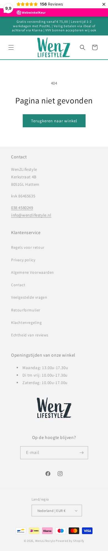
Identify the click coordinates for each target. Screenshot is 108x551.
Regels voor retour (28, 247)
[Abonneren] (82, 452)
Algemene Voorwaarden (32, 272)
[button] (11, 47)
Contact (18, 284)
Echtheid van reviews (29, 334)
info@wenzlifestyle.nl (31, 215)
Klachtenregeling (26, 322)
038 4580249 (22, 207)
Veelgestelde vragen (29, 297)
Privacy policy (23, 259)
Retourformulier (25, 310)
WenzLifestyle (45, 541)
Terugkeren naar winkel (54, 120)
